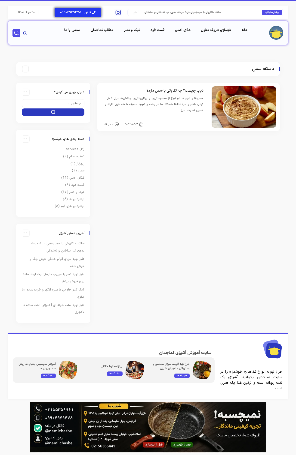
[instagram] (118, 12)
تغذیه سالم (76, 156)
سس (197, 124)
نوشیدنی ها (76, 199)
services (72, 149)
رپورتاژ (80, 163)
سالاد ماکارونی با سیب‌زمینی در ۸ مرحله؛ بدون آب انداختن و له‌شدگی (187, 12)
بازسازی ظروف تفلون (216, 30)
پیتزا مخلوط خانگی (112, 366)
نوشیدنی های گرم (72, 206)
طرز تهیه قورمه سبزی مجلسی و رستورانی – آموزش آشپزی (171, 366)
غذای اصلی (183, 30)
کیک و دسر (132, 30)
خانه (244, 30)
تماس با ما (72, 30)
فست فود (158, 30)
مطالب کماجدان (102, 30)
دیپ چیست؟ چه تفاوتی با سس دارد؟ (175, 90)
